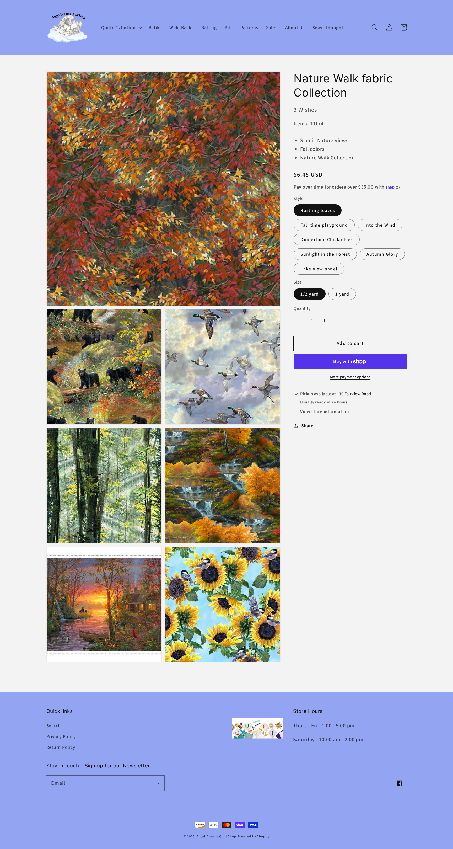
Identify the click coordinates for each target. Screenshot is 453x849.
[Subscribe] (157, 783)
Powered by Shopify (253, 836)
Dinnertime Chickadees (326, 240)
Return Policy (60, 747)
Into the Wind (379, 225)
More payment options (350, 376)
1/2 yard (309, 294)
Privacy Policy (61, 736)
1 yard (342, 294)
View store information (324, 411)
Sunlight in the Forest (325, 254)
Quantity (302, 308)
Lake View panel (318, 269)
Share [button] (307, 426)
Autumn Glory (382, 254)
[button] (121, 27)
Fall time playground (324, 225)
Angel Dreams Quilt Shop (216, 836)
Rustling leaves (317, 210)
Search (53, 726)
